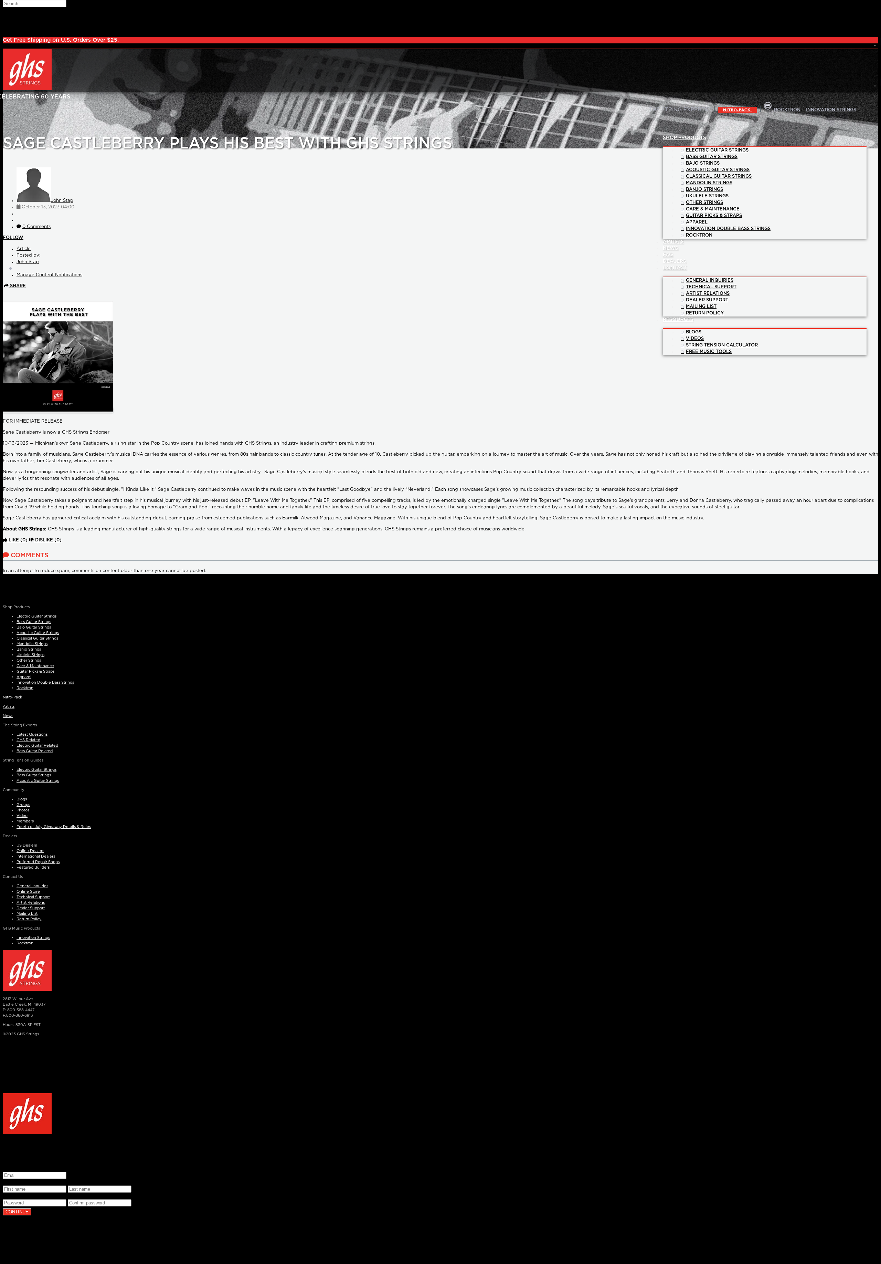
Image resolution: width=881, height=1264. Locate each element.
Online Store (28, 891)
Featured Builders (33, 867)
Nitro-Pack (737, 109)
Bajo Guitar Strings (34, 627)
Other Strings (29, 660)
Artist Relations (31, 902)
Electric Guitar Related (37, 745)
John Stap (62, 200)
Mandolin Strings (32, 644)
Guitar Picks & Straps (35, 671)
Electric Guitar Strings (36, 616)
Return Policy (29, 919)
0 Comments (36, 227)
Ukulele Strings (30, 655)
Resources (678, 319)
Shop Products (684, 137)
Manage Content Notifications (49, 275)
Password (15, 1196)
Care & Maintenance (35, 666)
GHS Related (28, 740)
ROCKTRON (787, 110)
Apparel (24, 677)
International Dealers (36, 856)
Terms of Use (102, 1223)
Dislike (48, 540)
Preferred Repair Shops (38, 862)
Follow (13, 238)
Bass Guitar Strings (34, 622)
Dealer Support (31, 908)
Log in (69, 1234)
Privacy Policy (359, 1085)
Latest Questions (32, 734)
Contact (675, 268)
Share (17, 286)
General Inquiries (32, 886)
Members (25, 821)
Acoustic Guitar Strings (38, 633)
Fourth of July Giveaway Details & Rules (54, 827)
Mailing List (27, 913)
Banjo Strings (29, 649)
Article (24, 249)
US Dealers (27, 845)
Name (11, 1182)
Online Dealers (30, 851)
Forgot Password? (77, 1245)
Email (10, 1168)
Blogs (22, 799)
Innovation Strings (33, 938)
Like (17, 540)
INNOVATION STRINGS (831, 110)
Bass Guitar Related (35, 751)
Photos (23, 810)
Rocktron (25, 688)
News (8, 716)
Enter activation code (26, 1245)
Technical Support (33, 897)
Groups (23, 805)
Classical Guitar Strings (37, 638)
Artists (8, 706)
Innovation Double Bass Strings (45, 682)
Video (22, 816)
